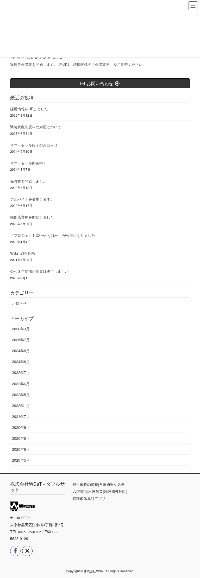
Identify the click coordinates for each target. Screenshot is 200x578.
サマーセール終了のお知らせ (34, 145)
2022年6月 (21, 383)
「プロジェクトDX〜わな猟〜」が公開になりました (52, 235)
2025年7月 (21, 339)
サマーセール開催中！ (28, 163)
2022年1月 (21, 405)
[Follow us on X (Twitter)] (27, 551)
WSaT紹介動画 (22, 253)
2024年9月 (21, 350)
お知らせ (19, 303)
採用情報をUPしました (29, 108)
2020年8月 (21, 438)
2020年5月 (21, 460)
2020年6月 (21, 449)
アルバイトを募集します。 (32, 199)
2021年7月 (21, 416)
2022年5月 (21, 394)
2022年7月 (21, 372)
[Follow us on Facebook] (15, 551)
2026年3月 (21, 328)
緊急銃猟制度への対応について (35, 126)
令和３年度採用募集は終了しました (39, 271)
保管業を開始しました (28, 181)
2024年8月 (21, 361)
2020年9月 (21, 427)
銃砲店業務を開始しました (32, 217)
